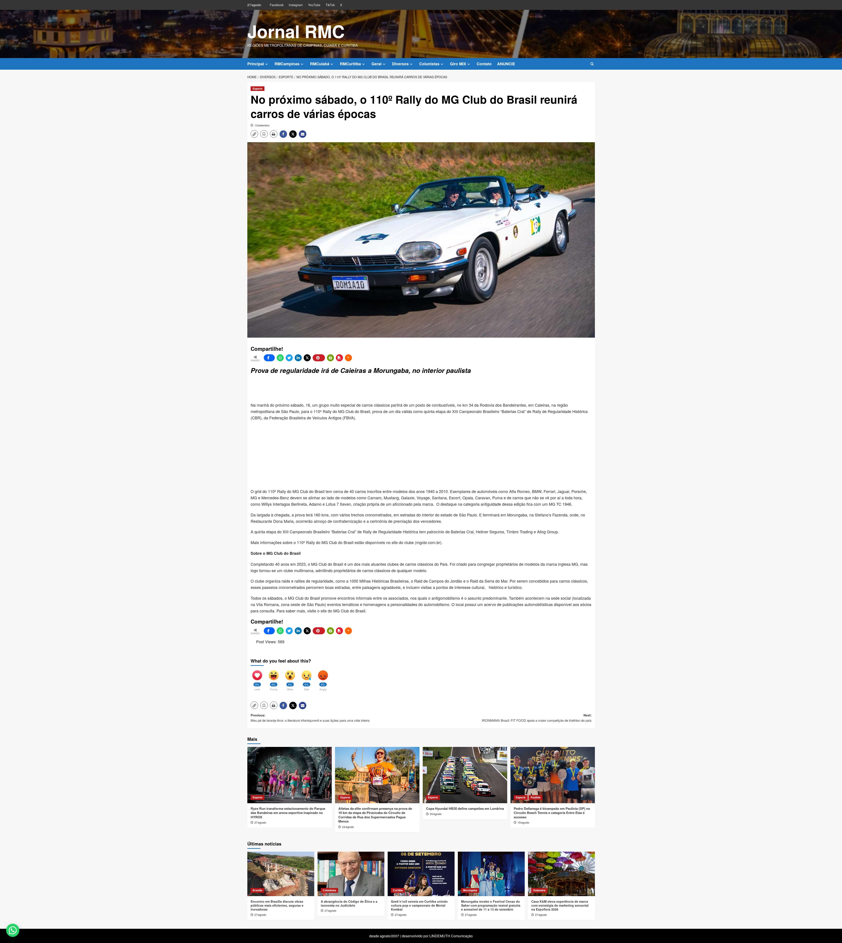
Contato (484, 64)
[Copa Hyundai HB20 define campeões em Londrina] (465, 775)
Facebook (277, 5)
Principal (255, 64)
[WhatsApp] (280, 357)
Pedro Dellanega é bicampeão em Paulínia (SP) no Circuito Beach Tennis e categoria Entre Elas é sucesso (552, 812)
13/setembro (262, 125)
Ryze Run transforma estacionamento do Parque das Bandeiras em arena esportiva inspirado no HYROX (288, 812)
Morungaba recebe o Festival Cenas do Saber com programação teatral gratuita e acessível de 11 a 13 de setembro (490, 905)
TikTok (330, 5)
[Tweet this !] (289, 357)
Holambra (539, 890)
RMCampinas (287, 64)
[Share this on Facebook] (269, 357)
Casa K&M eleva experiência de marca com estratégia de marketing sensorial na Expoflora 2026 (560, 905)
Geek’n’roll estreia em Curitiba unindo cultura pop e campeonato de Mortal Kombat (419, 905)
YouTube (314, 5)
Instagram (296, 5)
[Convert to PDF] (339, 357)
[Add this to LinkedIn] (298, 357)
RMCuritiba (350, 64)
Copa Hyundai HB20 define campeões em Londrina (465, 808)
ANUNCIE (506, 64)
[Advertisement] (357, 389)
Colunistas (429, 64)
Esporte (257, 88)
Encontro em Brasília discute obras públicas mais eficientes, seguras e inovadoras (277, 905)
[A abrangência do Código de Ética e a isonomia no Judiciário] (351, 874)
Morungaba (470, 890)
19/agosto (523, 822)
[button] (592, 64)
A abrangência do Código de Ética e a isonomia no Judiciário (349, 903)
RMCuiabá (319, 64)
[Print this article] (330, 357)
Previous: (310, 718)
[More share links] (348, 357)
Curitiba (398, 890)
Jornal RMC (296, 31)
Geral (376, 64)
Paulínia (536, 797)
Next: (537, 718)
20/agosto (436, 814)
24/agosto (348, 827)
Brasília (257, 890)
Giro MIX (458, 64)
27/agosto (260, 822)
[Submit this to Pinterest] (319, 357)
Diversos (400, 64)
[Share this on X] (307, 357)
